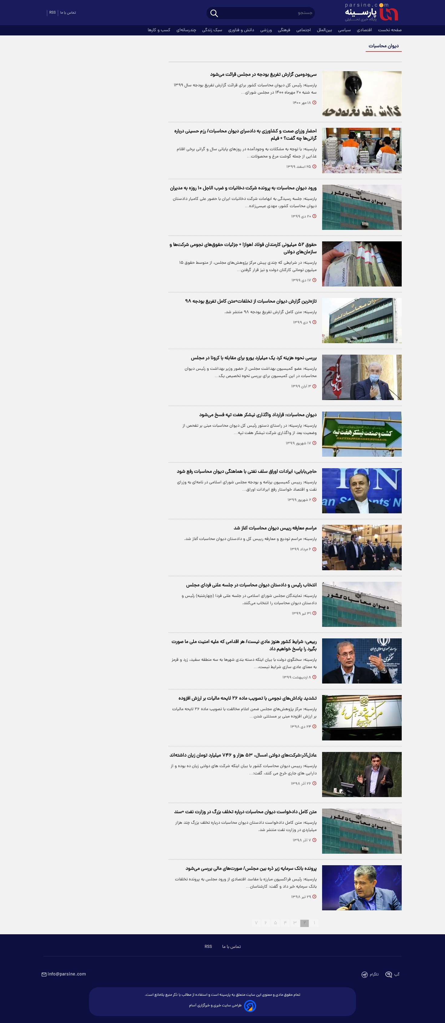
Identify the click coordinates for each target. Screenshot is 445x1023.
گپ (397, 975)
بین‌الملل (325, 30)
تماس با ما (68, 13)
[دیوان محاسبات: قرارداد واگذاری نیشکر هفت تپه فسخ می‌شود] (362, 434)
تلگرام (374, 975)
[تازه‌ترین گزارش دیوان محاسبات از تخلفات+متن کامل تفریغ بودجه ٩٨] (362, 320)
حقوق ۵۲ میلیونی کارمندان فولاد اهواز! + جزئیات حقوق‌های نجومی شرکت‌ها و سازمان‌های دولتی (243, 248)
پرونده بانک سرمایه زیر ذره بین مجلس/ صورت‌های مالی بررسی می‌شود (251, 868)
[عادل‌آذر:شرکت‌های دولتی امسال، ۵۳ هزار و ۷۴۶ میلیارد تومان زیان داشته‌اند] (362, 774)
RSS (52, 13)
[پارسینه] (368, 13)
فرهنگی (285, 30)
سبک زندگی (212, 30)
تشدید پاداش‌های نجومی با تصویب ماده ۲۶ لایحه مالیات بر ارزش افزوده (248, 698)
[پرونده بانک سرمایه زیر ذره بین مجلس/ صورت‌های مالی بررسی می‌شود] (362, 887)
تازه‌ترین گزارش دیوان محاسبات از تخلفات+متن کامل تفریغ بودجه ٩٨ (251, 301)
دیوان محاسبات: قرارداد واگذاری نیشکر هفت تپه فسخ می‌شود (258, 415)
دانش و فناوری (241, 30)
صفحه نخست (390, 30)
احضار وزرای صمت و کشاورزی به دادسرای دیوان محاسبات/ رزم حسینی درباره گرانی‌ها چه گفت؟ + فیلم (245, 135)
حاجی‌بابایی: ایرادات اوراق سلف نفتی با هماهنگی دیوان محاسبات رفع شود (247, 471)
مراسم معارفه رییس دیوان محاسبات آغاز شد (275, 528)
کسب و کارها (160, 30)
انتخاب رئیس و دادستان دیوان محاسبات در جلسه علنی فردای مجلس (251, 585)
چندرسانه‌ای (186, 30)
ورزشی (266, 30)
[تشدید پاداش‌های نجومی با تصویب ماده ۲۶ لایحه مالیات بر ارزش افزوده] (362, 717)
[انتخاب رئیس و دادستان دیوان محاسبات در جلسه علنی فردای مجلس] (362, 604)
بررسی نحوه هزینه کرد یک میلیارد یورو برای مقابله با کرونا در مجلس (254, 358)
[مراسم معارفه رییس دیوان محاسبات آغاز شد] (362, 547)
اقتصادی (365, 30)
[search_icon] (214, 14)
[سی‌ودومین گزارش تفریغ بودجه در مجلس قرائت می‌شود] (362, 93)
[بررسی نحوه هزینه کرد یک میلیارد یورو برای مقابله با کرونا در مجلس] (362, 377)
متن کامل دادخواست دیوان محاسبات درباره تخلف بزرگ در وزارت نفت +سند (245, 812)
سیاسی (345, 30)
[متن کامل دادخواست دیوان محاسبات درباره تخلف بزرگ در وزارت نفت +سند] (362, 831)
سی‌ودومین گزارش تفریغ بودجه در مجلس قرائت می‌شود (263, 74)
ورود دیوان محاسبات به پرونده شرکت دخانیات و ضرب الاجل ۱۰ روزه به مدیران (243, 188)
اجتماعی (304, 30)
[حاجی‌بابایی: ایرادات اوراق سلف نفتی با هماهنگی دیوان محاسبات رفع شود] (362, 490)
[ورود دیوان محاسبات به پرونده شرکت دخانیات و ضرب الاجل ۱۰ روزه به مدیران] (362, 207)
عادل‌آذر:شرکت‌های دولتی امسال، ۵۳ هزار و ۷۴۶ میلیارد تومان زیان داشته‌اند (243, 755)
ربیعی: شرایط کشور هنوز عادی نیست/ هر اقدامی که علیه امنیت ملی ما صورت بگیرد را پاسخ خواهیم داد (244, 645)
